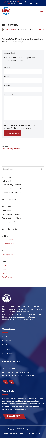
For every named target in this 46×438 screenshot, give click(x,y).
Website (7, 85)
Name (7, 67)
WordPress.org (8, 277)
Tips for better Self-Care (11, 188)
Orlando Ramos (10, 29)
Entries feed (6, 269)
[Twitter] (12, 382)
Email (6, 76)
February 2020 (7, 240)
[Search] (41, 168)
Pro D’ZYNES (37, 433)
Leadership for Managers (11, 192)
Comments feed (8, 273)
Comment (8, 95)
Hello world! (6, 181)
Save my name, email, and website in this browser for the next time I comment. (19, 126)
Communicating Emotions (11, 185)
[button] (42, 11)
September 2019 (8, 243)
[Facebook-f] (6, 382)
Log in (4, 265)
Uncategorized (39, 29)
